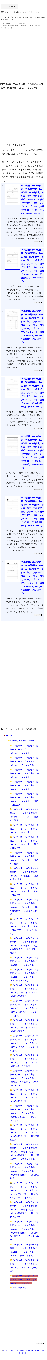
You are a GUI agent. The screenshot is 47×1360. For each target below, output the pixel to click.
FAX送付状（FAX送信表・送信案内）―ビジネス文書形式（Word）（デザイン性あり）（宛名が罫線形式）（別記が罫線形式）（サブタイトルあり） (24, 1151)
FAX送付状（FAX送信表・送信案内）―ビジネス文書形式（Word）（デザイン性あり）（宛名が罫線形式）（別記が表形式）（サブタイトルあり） (24, 1190)
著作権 (24, 1353)
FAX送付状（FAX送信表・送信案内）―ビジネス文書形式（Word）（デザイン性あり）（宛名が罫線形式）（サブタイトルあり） (24, 1113)
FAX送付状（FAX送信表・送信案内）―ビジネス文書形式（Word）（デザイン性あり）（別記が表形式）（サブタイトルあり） (24, 1043)
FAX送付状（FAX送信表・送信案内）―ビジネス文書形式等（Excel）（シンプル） (24, 773)
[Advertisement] (23, 54)
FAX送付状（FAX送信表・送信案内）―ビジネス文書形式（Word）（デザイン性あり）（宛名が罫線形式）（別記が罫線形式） (24, 1132)
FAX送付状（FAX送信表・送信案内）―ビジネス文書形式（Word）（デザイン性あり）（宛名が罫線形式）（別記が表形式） (24, 1170)
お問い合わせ (19, 1350)
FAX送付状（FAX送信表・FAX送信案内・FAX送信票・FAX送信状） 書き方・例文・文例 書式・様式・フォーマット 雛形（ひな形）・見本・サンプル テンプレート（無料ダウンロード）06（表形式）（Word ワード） (32, 511)
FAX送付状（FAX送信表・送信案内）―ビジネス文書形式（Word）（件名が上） (24, 829)
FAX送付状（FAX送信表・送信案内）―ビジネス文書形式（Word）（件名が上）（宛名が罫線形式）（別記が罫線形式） (24, 906)
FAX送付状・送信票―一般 (22, 740)
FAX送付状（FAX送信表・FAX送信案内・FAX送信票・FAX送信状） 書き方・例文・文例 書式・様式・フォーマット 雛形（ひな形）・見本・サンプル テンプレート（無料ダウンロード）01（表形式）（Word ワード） (32, 199)
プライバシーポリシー (32, 1350)
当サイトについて (8, 1350)
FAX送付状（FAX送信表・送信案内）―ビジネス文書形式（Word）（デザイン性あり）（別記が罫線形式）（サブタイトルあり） (24, 1008)
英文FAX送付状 (19, 1288)
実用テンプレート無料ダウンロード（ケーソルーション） (23, 13)
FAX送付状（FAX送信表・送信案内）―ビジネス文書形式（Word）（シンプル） (24, 785)
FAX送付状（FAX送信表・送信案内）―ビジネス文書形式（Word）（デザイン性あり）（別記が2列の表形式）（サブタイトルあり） (24, 1078)
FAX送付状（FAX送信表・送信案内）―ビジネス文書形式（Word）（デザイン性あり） (24, 961)
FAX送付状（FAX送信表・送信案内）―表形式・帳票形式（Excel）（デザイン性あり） (24, 761)
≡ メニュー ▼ (9, 6)
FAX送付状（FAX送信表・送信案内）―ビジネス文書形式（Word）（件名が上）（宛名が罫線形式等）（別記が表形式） (24, 926)
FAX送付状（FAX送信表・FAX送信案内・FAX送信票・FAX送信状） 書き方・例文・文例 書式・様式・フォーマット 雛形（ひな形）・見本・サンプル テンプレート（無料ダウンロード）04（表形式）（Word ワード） (32, 392)
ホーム (9, 735)
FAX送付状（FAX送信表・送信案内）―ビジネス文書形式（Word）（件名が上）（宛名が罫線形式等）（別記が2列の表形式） (24, 945)
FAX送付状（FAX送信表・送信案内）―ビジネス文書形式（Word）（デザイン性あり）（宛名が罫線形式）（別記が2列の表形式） (24, 1209)
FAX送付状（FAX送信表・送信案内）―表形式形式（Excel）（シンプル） (24, 749)
